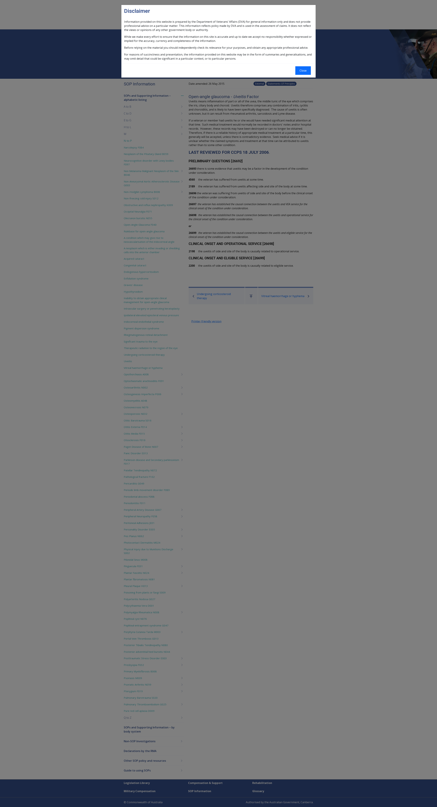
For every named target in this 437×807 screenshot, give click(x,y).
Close (303, 70)
